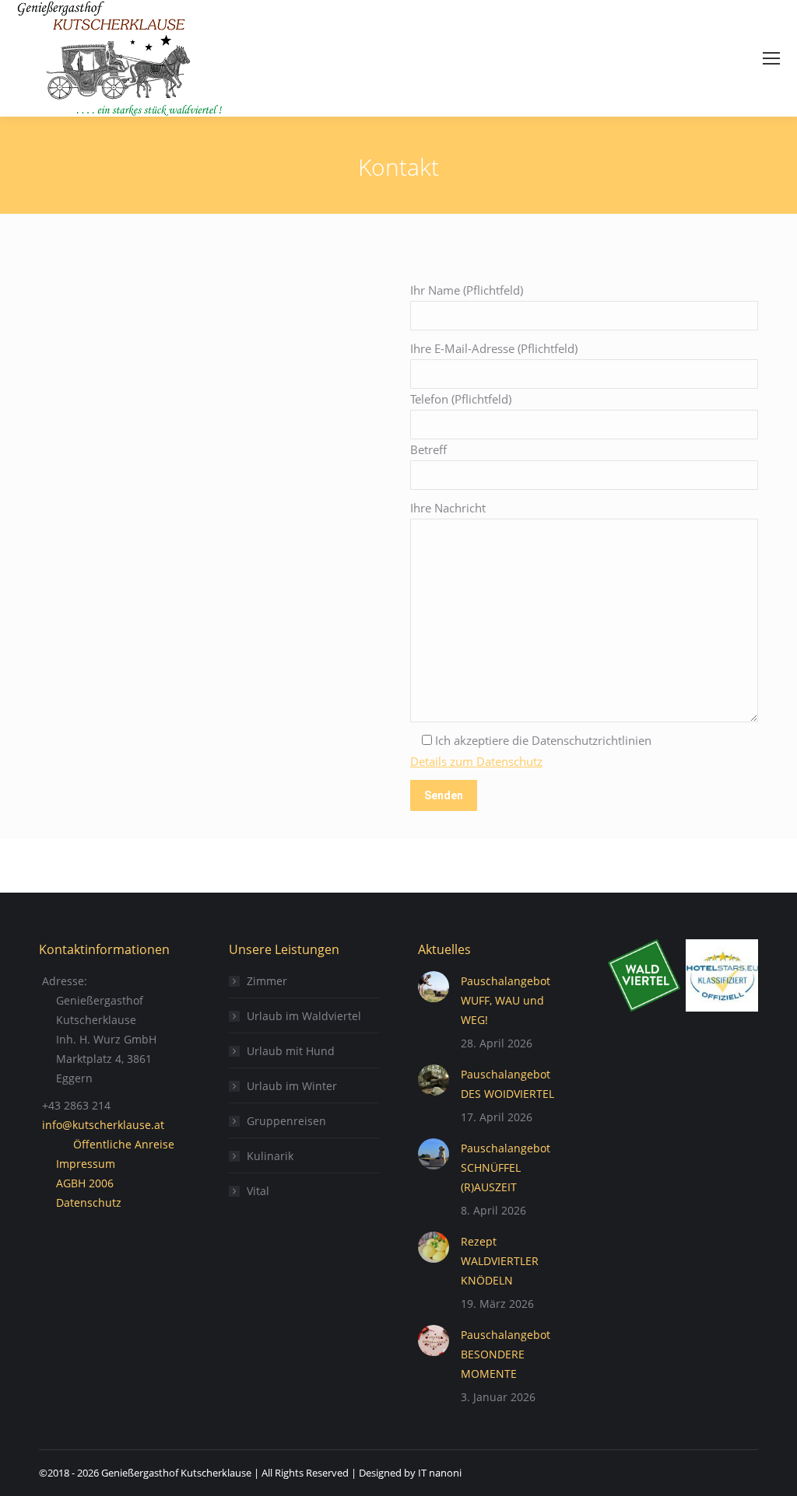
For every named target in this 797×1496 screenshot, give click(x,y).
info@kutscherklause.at (103, 1124)
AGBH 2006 (85, 1183)
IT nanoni (440, 1473)
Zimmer (267, 980)
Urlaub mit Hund (291, 1050)
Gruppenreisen (286, 1120)
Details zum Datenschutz (476, 761)
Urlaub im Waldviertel (304, 1015)
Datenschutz (88, 1202)
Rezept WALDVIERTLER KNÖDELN (500, 1261)
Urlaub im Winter (292, 1085)
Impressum (85, 1163)
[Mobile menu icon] (771, 58)
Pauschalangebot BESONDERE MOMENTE (505, 1354)
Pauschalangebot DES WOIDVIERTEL (507, 1084)
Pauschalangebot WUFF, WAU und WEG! (505, 1000)
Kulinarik (270, 1155)
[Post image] (433, 986)
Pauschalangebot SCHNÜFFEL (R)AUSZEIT (505, 1167)
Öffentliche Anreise (123, 1144)
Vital (258, 1190)
